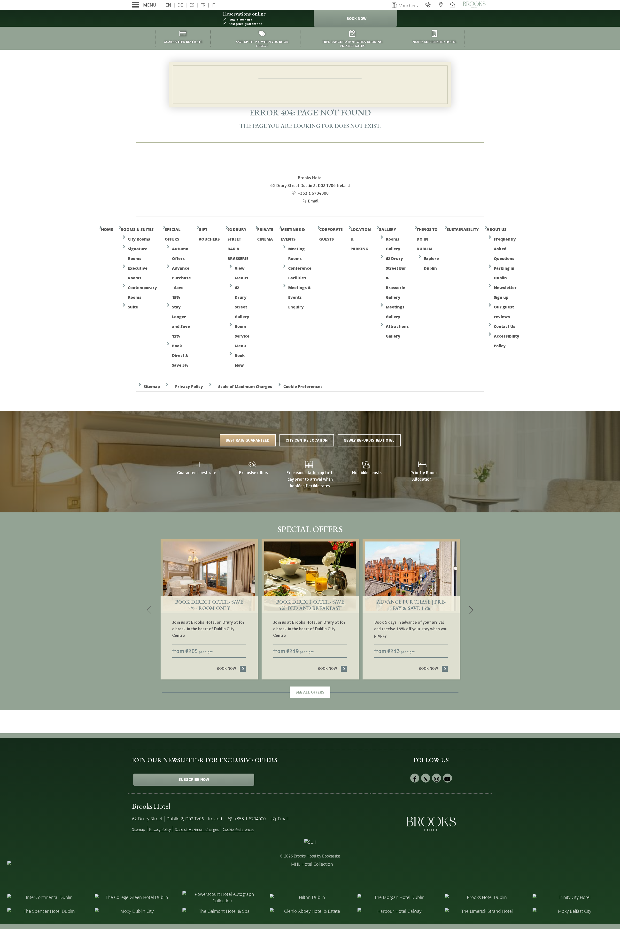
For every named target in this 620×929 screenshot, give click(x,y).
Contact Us (504, 326)
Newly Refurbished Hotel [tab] (369, 440)
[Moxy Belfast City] (573, 911)
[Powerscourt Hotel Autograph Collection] (222, 897)
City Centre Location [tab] (307, 440)
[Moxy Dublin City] (135, 911)
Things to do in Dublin (427, 238)
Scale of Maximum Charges (245, 386)
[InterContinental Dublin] (47, 897)
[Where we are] (441, 5)
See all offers (310, 692)
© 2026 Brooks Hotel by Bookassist (310, 856)
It (213, 5)
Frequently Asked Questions (505, 248)
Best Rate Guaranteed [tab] (248, 440)
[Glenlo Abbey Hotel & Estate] (310, 911)
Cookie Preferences (303, 386)
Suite (133, 307)
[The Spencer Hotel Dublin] (47, 911)
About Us (496, 229)
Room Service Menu (242, 335)
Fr (203, 5)
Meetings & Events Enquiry (299, 297)
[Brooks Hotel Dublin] (485, 897)
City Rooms (139, 239)
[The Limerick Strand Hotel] (485, 911)
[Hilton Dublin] (310, 897)
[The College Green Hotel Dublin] (135, 897)
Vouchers (408, 5)
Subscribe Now (193, 779)
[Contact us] (453, 5)
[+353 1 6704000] (428, 5)
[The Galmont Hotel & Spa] (222, 911)
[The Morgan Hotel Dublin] (397, 897)
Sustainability (463, 229)
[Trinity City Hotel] (573, 897)
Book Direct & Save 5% (180, 355)
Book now (231, 668)
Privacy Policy (189, 386)
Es (191, 5)
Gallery (387, 229)
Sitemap (152, 386)
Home (107, 229)
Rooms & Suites (137, 229)
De (180, 5)
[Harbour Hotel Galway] (397, 911)
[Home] (474, 5)
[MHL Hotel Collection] (310, 873)
